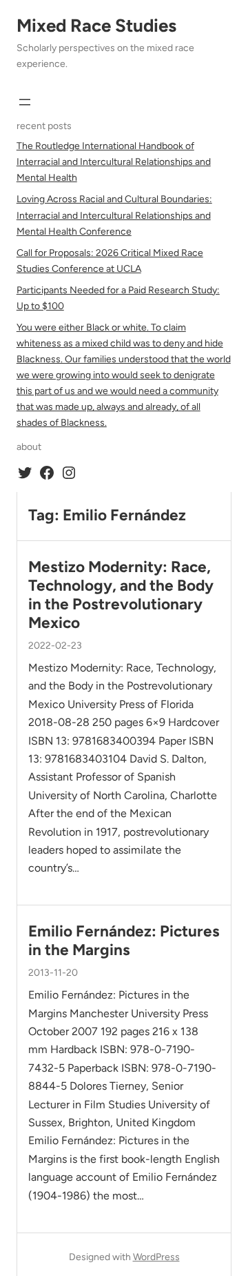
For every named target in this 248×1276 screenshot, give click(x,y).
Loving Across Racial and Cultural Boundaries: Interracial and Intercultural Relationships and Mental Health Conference (114, 215)
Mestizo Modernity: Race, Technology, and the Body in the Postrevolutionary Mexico (121, 595)
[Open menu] (25, 102)
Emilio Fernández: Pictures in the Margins (124, 940)
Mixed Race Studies (96, 25)
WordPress (156, 1257)
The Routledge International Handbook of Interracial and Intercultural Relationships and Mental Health (114, 162)
